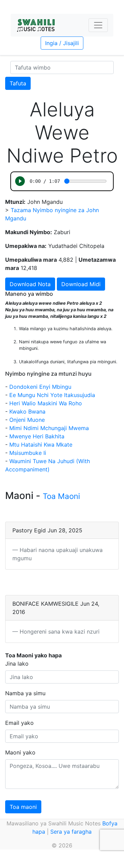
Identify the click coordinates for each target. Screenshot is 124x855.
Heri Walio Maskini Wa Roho (45, 403)
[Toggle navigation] (98, 25)
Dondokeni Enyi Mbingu (40, 386)
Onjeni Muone (27, 419)
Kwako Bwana (27, 411)
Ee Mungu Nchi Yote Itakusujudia (52, 395)
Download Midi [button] (81, 284)
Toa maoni (23, 806)
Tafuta (18, 83)
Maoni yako (20, 752)
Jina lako (17, 663)
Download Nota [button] (30, 284)
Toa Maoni (61, 496)
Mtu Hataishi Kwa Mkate (40, 444)
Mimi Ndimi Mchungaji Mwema (49, 428)
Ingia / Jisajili (62, 43)
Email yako (19, 722)
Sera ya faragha (71, 831)
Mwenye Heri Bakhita (36, 436)
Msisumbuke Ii (27, 452)
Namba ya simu (25, 693)
